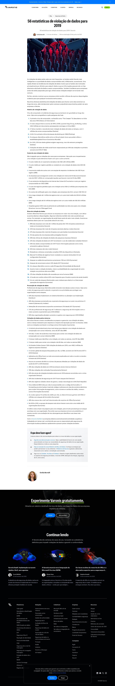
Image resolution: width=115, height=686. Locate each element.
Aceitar (52, 678)
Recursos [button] (79, 7)
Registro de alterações (23, 668)
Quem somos (76, 608)
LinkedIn (43, 453)
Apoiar (93, 611)
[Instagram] (106, 673)
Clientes (62, 7)
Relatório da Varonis (63, 448)
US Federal (38, 652)
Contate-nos (75, 624)
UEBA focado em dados (23, 625)
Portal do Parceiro (77, 635)
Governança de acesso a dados (24, 629)
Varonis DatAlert (37, 419)
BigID (73, 644)
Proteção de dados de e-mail (24, 656)
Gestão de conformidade (42, 618)
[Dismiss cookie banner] (89, 666)
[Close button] (110, 2)
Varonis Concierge (22, 662)
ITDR (18, 643)
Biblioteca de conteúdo (97, 624)
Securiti (74, 658)
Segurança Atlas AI (22, 635)
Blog (51, 16)
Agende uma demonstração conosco (44, 440)
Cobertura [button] (54, 7)
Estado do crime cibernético (95, 615)
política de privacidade (59, 672)
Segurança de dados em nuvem (42, 629)
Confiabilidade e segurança (80, 616)
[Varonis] (11, 7)
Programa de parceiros (78, 630)
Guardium (75, 652)
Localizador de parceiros (79, 632)
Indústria (37, 647)
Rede (55, 624)
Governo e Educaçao (41, 650)
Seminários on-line (96, 618)
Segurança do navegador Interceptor (24, 651)
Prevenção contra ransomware (40, 614)
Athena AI (19, 665)
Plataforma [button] (35, 7)
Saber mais (77, 2)
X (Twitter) (56, 453)
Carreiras (74, 611)
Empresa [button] (71, 7)
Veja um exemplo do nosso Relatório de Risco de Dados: (50, 446)
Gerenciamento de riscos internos (42, 609)
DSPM (18, 616)
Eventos (93, 621)
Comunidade (94, 629)
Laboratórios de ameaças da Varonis (98, 635)
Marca (74, 627)
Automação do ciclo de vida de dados (41, 633)
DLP (18, 632)
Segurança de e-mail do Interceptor (23, 647)
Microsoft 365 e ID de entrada (60, 609)
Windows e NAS (58, 613)
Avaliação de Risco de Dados (41, 624)
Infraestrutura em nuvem (61, 618)
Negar (63, 678)
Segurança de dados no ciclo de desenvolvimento (42, 638)
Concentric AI (76, 647)
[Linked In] (97, 673)
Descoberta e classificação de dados (24, 612)
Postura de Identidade (23, 640)
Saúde (37, 644)
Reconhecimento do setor (79, 622)
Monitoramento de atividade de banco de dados (23, 620)
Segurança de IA (40, 620)
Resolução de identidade (24, 638)
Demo (107, 7)
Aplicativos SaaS (58, 616)
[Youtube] (100, 673)
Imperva (74, 655)
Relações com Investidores (80, 614)
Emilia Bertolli (41, 34)
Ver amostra (63, 515)
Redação (74, 619)
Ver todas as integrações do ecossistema (62, 630)
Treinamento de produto (98, 632)
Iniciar (50, 515)
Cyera (74, 650)
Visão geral (20, 608)
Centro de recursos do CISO (99, 626)
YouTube (49, 453)
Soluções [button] (44, 7)
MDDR (18, 659)
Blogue (93, 608)
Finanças (37, 642)
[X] (103, 673)
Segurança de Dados (60, 16)
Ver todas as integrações (61, 626)
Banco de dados (58, 621)
